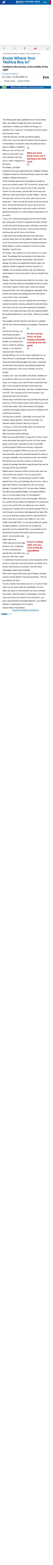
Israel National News (10, 53)
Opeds (22, 53)
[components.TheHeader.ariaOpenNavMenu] (9, 2)
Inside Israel (9, 81)
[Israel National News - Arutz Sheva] (28, 2)
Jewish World (23, 81)
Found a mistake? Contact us (25, 610)
